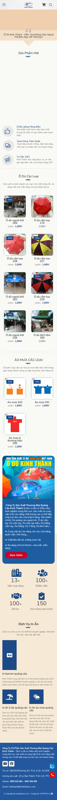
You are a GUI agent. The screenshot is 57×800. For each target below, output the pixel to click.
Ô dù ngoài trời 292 (15, 298)
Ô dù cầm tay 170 (42, 222)
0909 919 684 (16, 781)
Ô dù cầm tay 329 (42, 298)
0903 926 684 (31, 781)
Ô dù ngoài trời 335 (49, 79)
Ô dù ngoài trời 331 (10, 111)
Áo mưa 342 (10, 76)
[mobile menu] (4, 4)
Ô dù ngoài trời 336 (36, 79)
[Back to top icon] (52, 783)
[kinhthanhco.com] (28, 5)
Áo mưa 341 (23, 76)
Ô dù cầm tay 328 (15, 260)
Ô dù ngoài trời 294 (15, 222)
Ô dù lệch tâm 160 (42, 336)
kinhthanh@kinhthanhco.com (22, 787)
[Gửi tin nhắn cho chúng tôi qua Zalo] (52, 768)
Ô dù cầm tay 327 (42, 260)
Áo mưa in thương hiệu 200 (15, 440)
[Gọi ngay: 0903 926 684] (52, 775)
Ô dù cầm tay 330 (22, 111)
